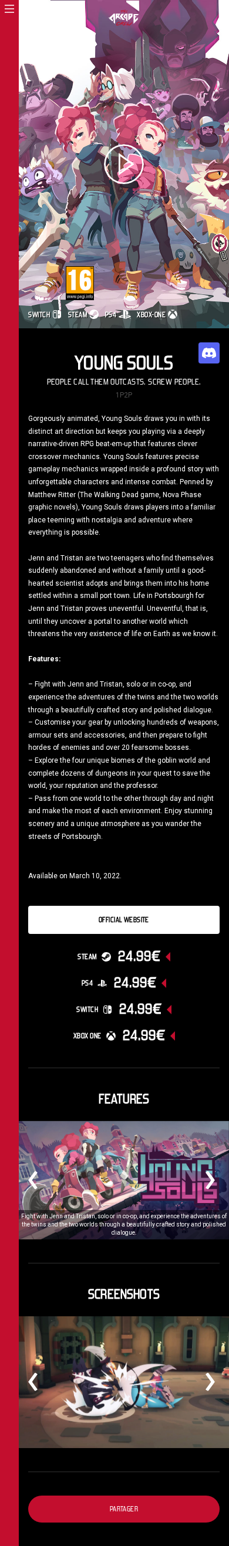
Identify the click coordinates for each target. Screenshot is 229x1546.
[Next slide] (205, 1180)
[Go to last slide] (37, 1180)
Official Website (124, 920)
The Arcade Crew (124, 17)
